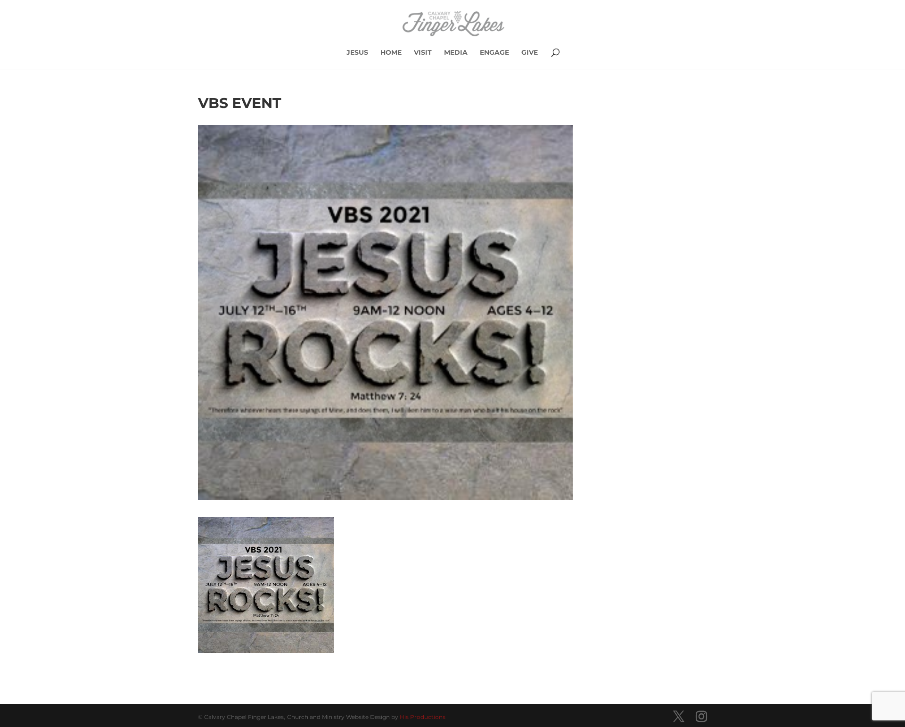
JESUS (357, 53)
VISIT (423, 53)
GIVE (529, 53)
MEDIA (456, 53)
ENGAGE (494, 53)
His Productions (422, 716)
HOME (391, 53)
